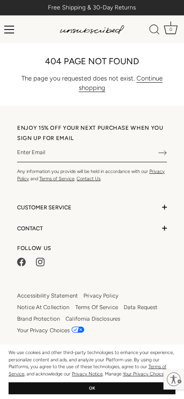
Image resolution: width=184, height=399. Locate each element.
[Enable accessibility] (173, 379)
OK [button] (92, 388)
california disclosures (92, 319)
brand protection (38, 319)
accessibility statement (47, 295)
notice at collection (43, 307)
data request (141, 307)
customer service (44, 207)
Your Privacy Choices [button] (44, 330)
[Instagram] (40, 262)
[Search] (154, 31)
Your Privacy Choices (144, 374)
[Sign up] (162, 153)
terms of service (96, 307)
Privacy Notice (87, 374)
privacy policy (101, 295)
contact (30, 228)
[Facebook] (21, 262)
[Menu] (9, 29)
